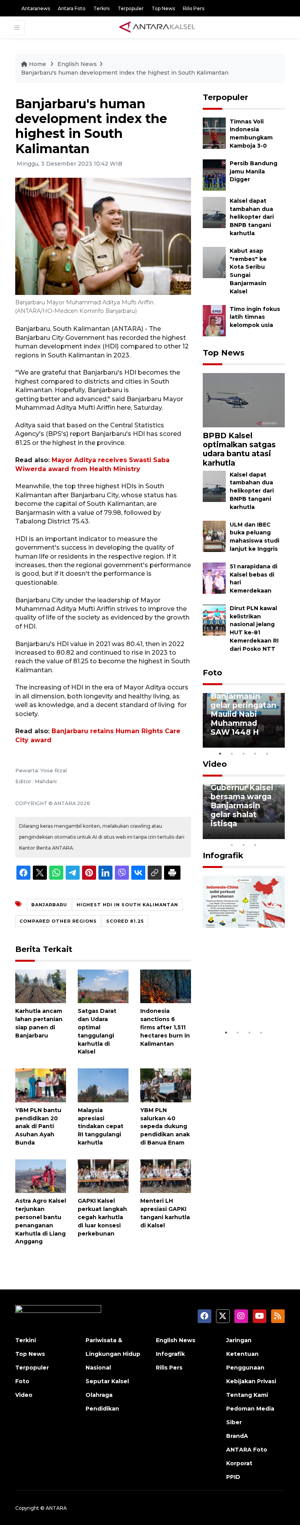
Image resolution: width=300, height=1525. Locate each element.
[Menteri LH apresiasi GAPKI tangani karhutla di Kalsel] (165, 1175)
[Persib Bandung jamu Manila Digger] (214, 174)
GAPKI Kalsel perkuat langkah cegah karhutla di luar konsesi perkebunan (102, 1217)
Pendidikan (102, 1408)
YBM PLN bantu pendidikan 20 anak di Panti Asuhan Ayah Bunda (38, 1126)
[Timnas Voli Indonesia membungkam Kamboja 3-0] (214, 132)
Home (37, 64)
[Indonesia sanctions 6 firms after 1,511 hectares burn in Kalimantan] (165, 985)
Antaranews (35, 8)
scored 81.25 (125, 921)
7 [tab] (279, 835)
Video (215, 764)
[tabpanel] (244, 720)
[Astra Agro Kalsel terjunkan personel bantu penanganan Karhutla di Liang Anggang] (40, 1175)
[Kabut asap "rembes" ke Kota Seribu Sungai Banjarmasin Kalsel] (214, 262)
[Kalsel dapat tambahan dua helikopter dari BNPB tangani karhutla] (214, 212)
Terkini (101, 8)
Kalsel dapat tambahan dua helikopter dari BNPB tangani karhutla (252, 217)
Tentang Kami (247, 1394)
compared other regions (58, 921)
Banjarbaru (49, 904)
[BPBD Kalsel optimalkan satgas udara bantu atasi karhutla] (244, 400)
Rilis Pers (193, 8)
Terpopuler (131, 8)
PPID (233, 1476)
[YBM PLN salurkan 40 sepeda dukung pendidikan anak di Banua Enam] (165, 1085)
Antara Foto (72, 8)
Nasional (98, 1367)
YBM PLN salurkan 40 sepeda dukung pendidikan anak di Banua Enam (165, 1126)
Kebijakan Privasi (251, 1381)
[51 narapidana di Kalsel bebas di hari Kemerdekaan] (214, 577)
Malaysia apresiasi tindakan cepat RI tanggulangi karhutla (100, 1126)
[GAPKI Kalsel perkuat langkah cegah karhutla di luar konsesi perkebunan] (103, 1175)
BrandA (237, 1435)
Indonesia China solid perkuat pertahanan (243, 1001)
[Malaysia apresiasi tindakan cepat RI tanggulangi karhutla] (103, 1085)
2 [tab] (232, 753)
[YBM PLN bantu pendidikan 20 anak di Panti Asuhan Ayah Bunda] (40, 1085)
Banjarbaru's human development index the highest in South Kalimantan (125, 72)
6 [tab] (267, 835)
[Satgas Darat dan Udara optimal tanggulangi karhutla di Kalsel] (103, 985)
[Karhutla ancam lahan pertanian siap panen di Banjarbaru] (40, 985)
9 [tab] (244, 845)
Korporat (239, 1463)
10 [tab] (255, 845)
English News (77, 64)
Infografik (223, 855)
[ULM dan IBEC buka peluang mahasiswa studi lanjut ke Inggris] (214, 535)
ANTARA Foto (246, 1449)
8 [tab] (232, 845)
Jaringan (239, 1340)
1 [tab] (220, 753)
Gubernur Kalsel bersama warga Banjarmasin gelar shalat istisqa (242, 805)
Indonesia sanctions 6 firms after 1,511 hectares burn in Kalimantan (165, 1027)
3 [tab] (244, 753)
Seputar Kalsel (107, 1381)
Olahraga (99, 1394)
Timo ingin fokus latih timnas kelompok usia (255, 317)
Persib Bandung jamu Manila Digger (253, 171)
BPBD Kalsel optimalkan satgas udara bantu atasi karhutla (239, 449)
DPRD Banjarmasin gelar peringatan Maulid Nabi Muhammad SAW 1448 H (243, 709)
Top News (163, 8)
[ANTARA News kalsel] (157, 27)
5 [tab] (267, 753)
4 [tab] (255, 753)
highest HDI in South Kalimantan (127, 904)
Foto (212, 672)
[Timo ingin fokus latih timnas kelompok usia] (214, 320)
